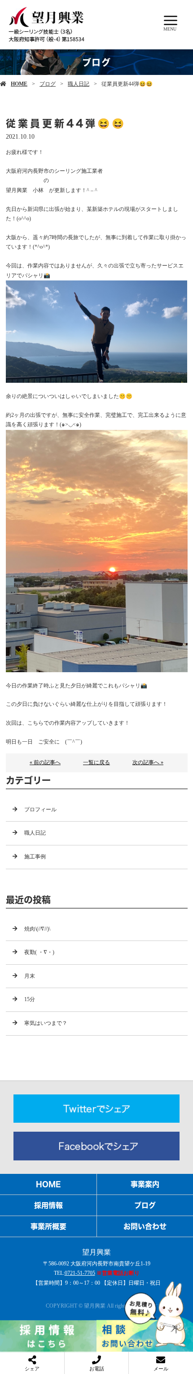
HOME (19, 84)
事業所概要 (48, 1226)
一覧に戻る (96, 762)
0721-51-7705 (80, 1273)
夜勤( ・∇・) (39, 952)
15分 (29, 999)
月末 (29, 976)
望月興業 (96, 1252)
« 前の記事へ (45, 762)
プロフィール (40, 809)
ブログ (47, 84)
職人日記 (78, 84)
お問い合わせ (145, 1226)
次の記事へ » (147, 762)
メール (161, 1368)
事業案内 (145, 1184)
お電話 (96, 1368)
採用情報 (48, 1205)
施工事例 (35, 856)
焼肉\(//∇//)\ (37, 929)
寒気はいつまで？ (45, 1023)
